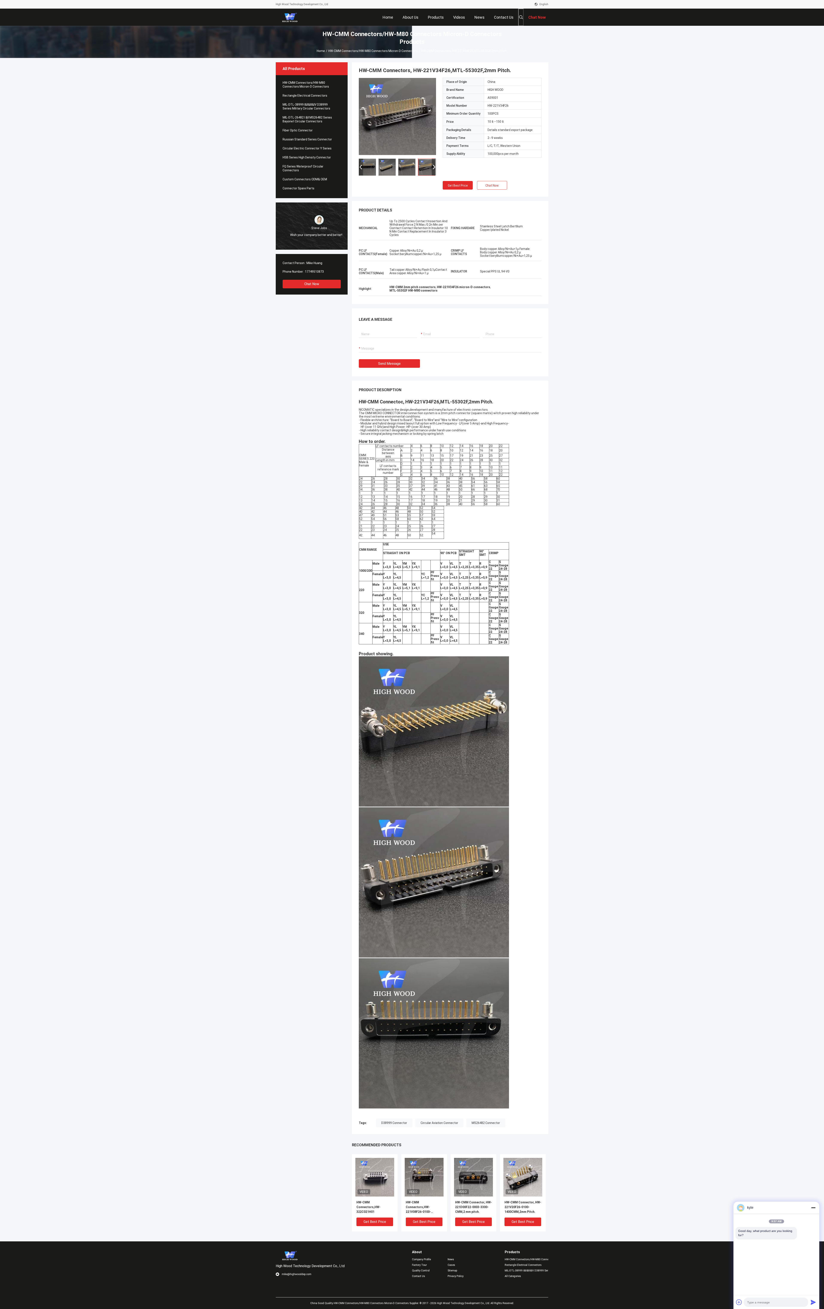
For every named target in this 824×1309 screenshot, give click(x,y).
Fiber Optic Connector (298, 130)
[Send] (813, 1302)
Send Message (389, 364)
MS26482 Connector (486, 1123)
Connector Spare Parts (298, 188)
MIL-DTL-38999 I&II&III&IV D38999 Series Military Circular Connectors (306, 106)
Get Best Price (458, 185)
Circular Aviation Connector (439, 1123)
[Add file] (739, 1302)
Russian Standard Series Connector (307, 139)
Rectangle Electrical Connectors (305, 95)
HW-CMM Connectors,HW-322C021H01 (368, 1207)
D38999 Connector (394, 1123)
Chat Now (311, 284)
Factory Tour (419, 1264)
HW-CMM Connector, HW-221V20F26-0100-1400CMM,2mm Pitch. (522, 1207)
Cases (451, 1264)
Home (321, 51)
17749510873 (314, 271)
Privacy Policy (456, 1276)
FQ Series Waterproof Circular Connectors (303, 168)
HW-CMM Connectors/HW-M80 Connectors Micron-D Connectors (373, 51)
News (451, 1259)
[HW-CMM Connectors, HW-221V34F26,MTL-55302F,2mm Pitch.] (397, 116)
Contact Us (418, 1276)
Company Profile (421, 1259)
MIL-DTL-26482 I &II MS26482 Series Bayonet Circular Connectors (307, 119)
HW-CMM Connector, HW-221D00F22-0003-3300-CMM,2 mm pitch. (473, 1207)
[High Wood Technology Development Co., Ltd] (290, 17)
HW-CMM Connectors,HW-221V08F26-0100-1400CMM (418, 1207)
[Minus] (813, 1207)
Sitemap (452, 1270)
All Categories (513, 1276)
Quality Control (421, 1270)
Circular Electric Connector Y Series (307, 148)
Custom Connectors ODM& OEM (305, 179)
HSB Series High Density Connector (307, 157)
